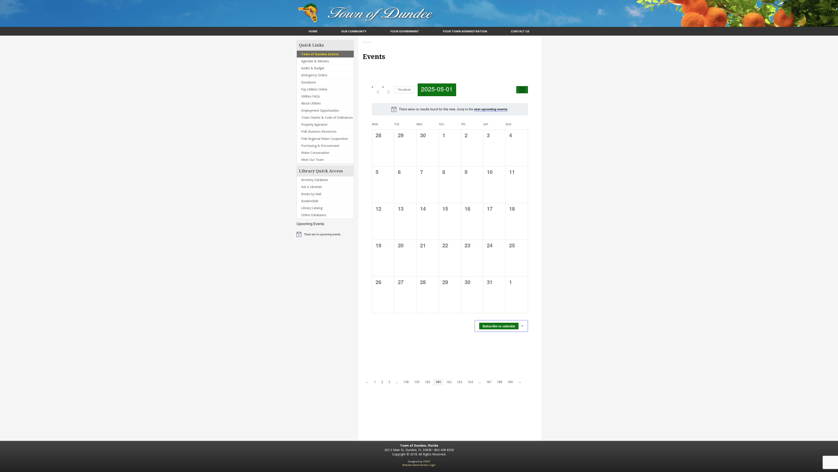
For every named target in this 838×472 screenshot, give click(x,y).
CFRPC (426, 461)
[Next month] (388, 92)
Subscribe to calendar (499, 326)
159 (416, 382)
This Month (404, 89)
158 (406, 382)
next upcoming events (490, 109)
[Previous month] (377, 92)
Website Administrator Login (419, 465)
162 (449, 382)
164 (470, 382)
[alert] (322, 234)
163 (459, 382)
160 (427, 382)
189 (510, 382)
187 (488, 382)
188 (499, 382)
